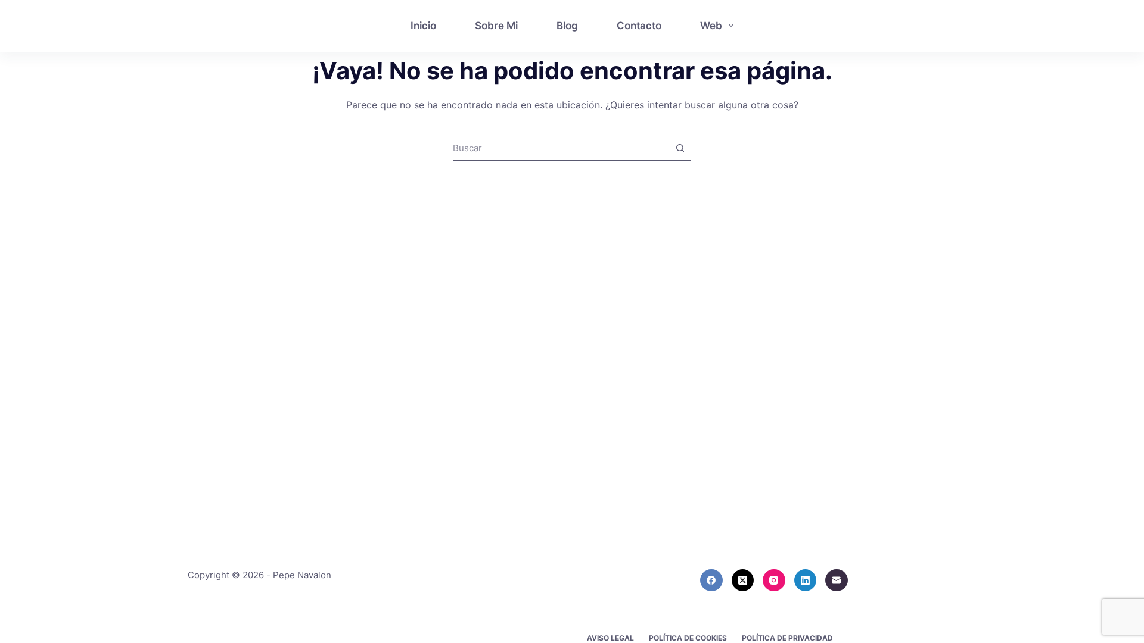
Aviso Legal (610, 637)
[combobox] (561, 148)
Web (711, 26)
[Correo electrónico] (836, 580)
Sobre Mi (496, 26)
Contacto (639, 26)
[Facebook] (711, 580)
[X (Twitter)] (743, 580)
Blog (567, 26)
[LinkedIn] (805, 580)
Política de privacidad (787, 637)
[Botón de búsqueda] (680, 148)
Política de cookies (688, 637)
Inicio (423, 26)
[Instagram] (774, 580)
